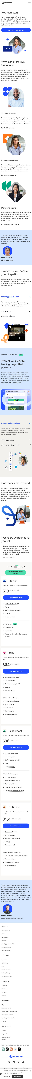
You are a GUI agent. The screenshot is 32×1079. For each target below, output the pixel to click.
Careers (4, 992)
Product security (6, 950)
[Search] (27, 3)
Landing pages (6, 930)
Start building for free (16, 597)
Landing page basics (7, 1014)
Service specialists (6, 976)
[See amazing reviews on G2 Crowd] (23, 1063)
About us (4, 989)
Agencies (4, 960)
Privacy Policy (13, 1068)
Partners (4, 995)
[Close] (30, 1071)
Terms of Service (23, 1068)
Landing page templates (8, 944)
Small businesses (6, 969)
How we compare (6, 947)
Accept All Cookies (17, 1076)
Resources (5, 1001)
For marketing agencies (9, 224)
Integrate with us (6, 1008)
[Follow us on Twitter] (18, 1063)
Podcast (4, 1021)
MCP (3, 934)
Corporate (4, 985)
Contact (4, 1030)
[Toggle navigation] (29, 3)
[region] (16, 1074)
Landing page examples (8, 1018)
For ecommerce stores (8, 175)
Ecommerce (5, 963)
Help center (5, 1034)
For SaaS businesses (8, 128)
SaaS (3, 966)
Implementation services (6, 1038)
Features (4, 940)
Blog (3, 1004)
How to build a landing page (9, 1011)
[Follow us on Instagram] (9, 1063)
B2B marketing (6, 973)
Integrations (5, 937)
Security (6, 1068)
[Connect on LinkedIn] (14, 1063)
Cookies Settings (7, 1076)
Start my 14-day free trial (16, 30)
